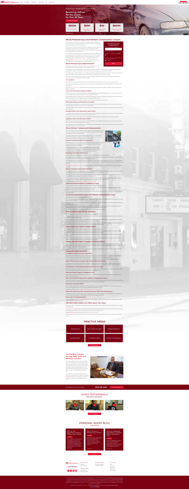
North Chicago (101, 480)
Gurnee (114, 479)
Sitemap (112, 485)
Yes (120, 53)
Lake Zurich (118, 479)
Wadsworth (99, 482)
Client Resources (52, 2)
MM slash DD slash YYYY (109, 51)
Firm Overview (26, 2)
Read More (94, 454)
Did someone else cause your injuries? (111, 53)
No (106, 54)
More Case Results (69, 33)
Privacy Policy (107, 485)
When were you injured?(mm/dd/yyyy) (111, 47)
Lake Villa (92, 482)
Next (113, 63)
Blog (46, 2)
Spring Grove (75, 482)
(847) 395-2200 (183, 3)
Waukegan (108, 477)
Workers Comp (41, 2)
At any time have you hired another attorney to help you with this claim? (113, 58)
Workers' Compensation (89, 477)
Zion (105, 480)
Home (21, 2)
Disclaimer (116, 485)
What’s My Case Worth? (72, 20)
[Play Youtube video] (75, 405)
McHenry (70, 480)
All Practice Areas (94, 345)
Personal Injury (34, 2)
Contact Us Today (183, 1)
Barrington (121, 477)
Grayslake (111, 477)
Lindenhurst (113, 482)
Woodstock (116, 477)
